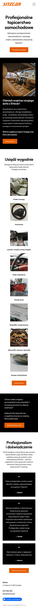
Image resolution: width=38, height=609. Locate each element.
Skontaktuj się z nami (14, 425)
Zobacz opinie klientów (19, 570)
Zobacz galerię (10, 141)
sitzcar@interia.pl (9, 594)
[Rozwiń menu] (34, 4)
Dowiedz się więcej (19, 50)
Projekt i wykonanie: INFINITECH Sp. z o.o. (14, 605)
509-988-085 (7, 591)
